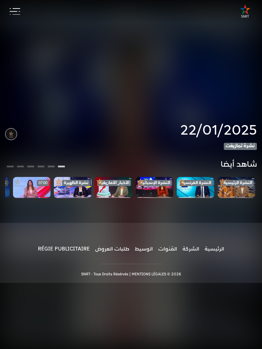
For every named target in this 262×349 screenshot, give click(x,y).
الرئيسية (214, 249)
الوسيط (144, 249)
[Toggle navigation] (15, 11)
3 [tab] (41, 167)
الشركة (191, 249)
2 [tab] (51, 167)
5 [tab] (20, 167)
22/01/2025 (218, 130)
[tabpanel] (236, 187)
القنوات (167, 249)
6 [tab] (10, 167)
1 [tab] (61, 167)
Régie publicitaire (64, 249)
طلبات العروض (112, 249)
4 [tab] (30, 167)
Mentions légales (149, 274)
